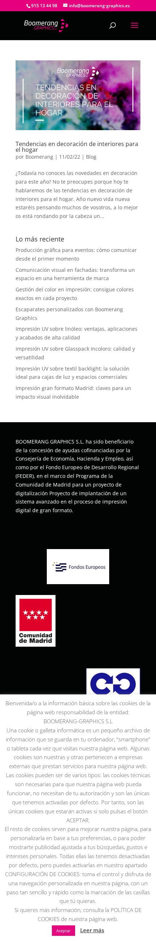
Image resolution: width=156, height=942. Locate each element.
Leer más (92, 930)
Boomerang (39, 156)
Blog (91, 156)
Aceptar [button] (63, 930)
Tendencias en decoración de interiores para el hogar (77, 147)
